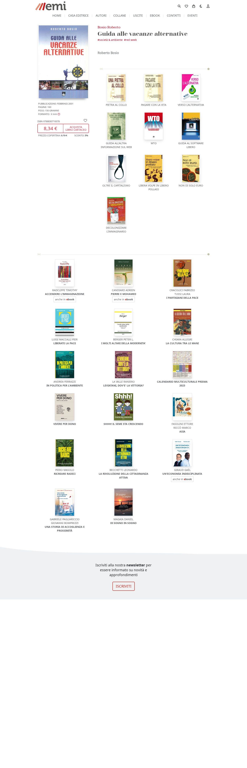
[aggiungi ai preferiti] (85, 120)
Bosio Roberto (109, 27)
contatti (173, 16)
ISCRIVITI (123, 586)
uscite (138, 16)
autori (101, 16)
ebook (155, 16)
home (56, 16)
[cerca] (179, 6)
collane (119, 16)
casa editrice (78, 16)
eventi (192, 16)
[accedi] (208, 6)
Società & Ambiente (111, 40)
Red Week (131, 40)
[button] (49, 114)
